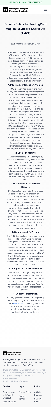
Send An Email (9, 402)
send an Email (19, 303)
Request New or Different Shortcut (9, 395)
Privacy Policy (25, 392)
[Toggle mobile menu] (45, 9)
